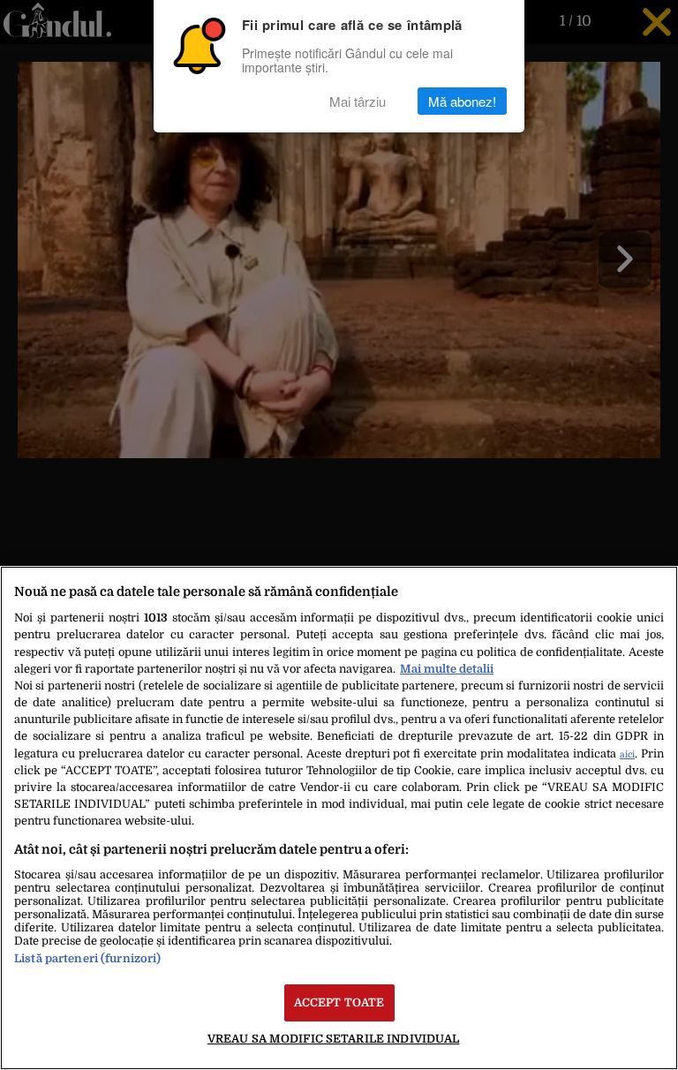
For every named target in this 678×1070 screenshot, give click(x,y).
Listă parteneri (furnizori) (87, 958)
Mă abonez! (462, 101)
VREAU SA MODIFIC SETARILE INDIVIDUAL (333, 1038)
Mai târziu (357, 101)
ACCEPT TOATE (339, 1002)
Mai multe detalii (446, 668)
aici (627, 754)
